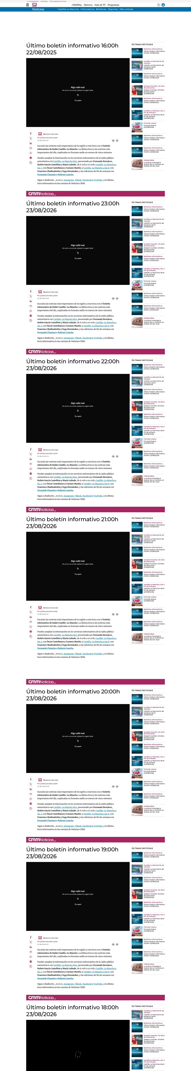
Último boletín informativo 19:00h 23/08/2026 (154, 151)
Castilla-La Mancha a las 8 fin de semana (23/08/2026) (154, 116)
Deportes (113, 9)
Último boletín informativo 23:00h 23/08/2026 (154, 52)
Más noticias (126, 9)
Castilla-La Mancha (68, 9)
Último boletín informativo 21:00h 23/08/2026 (154, 101)
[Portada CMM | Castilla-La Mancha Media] (34, 5)
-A (117, 141)
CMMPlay (77, 5)
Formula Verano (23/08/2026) (150, 126)
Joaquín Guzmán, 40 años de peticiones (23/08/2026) (154, 92)
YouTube (98, 180)
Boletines (101, 9)
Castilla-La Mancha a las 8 (96, 168)
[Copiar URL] (78, 95)
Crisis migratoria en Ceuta (58, 1)
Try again (77, 100)
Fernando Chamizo (46, 174)
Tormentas (44, 1)
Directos (89, 5)
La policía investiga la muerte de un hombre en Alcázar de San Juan (154, 164)
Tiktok (78, 180)
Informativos (87, 9)
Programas (113, 5)
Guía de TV (101, 5)
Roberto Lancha (65, 174)
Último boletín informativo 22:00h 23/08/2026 (154, 77)
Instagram (69, 180)
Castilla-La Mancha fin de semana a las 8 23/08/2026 (154, 67)
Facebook (87, 180)
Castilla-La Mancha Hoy (65, 161)
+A (113, 141)
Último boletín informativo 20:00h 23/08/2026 (154, 139)
